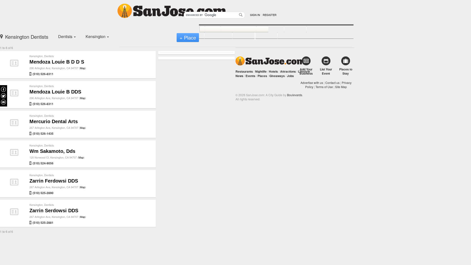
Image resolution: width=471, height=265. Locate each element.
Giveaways (277, 76)
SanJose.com (270, 61)
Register (269, 15)
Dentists (49, 56)
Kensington (36, 56)
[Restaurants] (233, 29)
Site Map (341, 87)
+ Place (188, 37)
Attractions (288, 71)
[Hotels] (290, 29)
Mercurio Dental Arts (53, 121)
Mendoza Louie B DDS (55, 91)
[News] (207, 29)
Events (250, 76)
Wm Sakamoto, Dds (52, 151)
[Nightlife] (265, 29)
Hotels (273, 71)
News (239, 76)
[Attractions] (318, 29)
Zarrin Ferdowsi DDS (53, 181)
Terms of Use (324, 87)
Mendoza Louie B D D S (56, 62)
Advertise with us (312, 82)
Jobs (290, 76)
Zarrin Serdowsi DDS (53, 210)
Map (82, 68)
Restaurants (244, 71)
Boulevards (294, 95)
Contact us (332, 82)
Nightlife (261, 71)
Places (262, 76)
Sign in (255, 15)
